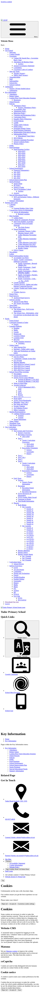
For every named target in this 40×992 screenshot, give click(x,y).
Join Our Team (14, 71)
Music (16, 587)
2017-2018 (21, 163)
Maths (16, 330)
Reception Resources (29, 492)
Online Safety (14, 345)
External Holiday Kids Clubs (23, 208)
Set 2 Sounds (26, 558)
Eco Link (17, 596)
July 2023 (17, 176)
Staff (11, 79)
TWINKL (21, 343)
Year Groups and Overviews (23, 431)
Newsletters (13, 252)
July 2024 (17, 174)
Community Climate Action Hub (25, 358)
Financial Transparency (21, 170)
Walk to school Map (20, 383)
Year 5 (20, 459)
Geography (30, 452)
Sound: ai (29, 528)
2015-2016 (21, 166)
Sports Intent (18, 184)
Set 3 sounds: (26, 526)
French (16, 324)
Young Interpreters (20, 419)
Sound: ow (30, 514)
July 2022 (17, 178)
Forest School (14, 320)
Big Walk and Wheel (21, 404)
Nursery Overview (24, 433)
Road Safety (18, 398)
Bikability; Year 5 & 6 (21, 402)
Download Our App (12, 602)
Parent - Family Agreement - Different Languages (23, 260)
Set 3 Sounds (26, 560)
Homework (17, 334)
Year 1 (20, 438)
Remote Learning (24, 214)
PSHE (11, 145)
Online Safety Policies (21, 125)
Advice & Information (21, 212)
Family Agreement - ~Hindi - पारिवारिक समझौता (28, 272)
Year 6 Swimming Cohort (22, 189)
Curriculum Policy (20, 117)
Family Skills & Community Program (22, 220)
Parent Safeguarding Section (18, 256)
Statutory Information (16, 201)
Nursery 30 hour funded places (19, 88)
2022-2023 (21, 155)
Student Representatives (17, 412)
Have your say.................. (22, 397)
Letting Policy (18, 218)
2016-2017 (21, 164)
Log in (7, 604)
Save (19, 990)
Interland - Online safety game (24, 349)
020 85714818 (10, 819)
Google (16, 332)
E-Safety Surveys (19, 292)
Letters (11, 254)
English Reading (19, 577)
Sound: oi (29, 530)
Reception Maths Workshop (27, 246)
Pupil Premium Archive (21, 149)
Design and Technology (22, 573)
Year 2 (20, 455)
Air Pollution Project (21, 408)
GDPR (16, 123)
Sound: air (29, 522)
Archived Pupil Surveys (22, 298)
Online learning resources (22, 341)
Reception (21, 486)
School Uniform (14, 85)
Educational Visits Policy (26, 136)
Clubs (11, 206)
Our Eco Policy (19, 357)
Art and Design (19, 570)
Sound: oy (29, 524)
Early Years (17, 478)
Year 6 (20, 461)
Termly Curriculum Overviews (28, 441)
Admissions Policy (20, 111)
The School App (14, 307)
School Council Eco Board (18, 355)
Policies (12, 104)
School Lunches (14, 300)
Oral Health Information (26, 501)
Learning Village (19, 336)
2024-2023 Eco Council (22, 368)
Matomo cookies (11, 951)
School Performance (16, 168)
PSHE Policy (18, 126)
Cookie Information (16, 865)
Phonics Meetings (24, 550)
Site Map (8, 859)
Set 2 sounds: (26, 507)
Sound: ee (29, 511)
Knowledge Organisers (30, 448)
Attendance (13, 94)
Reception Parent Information (28, 489)
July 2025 (17, 172)
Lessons (20, 417)
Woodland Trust (14, 423)
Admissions (9, 87)
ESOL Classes (18, 250)
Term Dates (13, 305)
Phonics (16, 503)
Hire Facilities (14, 216)
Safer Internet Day (20, 347)
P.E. (15, 589)
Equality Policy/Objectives (23, 119)
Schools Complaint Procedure (24, 140)
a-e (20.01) (30, 535)
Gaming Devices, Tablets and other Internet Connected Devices (25, 285)
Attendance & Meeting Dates (23, 62)
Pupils (7, 319)
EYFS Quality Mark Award (27, 497)
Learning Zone (19, 338)
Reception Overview (25, 435)
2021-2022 (21, 157)
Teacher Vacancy (19, 73)
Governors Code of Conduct (23, 69)
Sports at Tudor (19, 187)
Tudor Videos (14, 421)
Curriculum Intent (15, 562)
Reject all (4, 904)
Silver (20, 393)
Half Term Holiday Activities (23, 222)
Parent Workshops (20, 229)
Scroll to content (6, 2)
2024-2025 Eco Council (22, 366)
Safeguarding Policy (20, 134)
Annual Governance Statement (24, 66)
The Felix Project (24, 227)
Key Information (10, 92)
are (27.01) (30, 545)
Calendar (12, 204)
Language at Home (24, 499)
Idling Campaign (19, 410)
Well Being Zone (15, 425)
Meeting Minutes (19, 362)
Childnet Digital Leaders (22, 414)
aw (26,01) (30, 543)
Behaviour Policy (19, 113)
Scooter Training (19, 406)
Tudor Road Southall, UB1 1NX (16, 801)
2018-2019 (21, 161)
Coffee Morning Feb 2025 (27, 244)
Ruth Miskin (22, 505)
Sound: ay (29, 509)
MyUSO (17, 339)
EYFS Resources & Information (24, 494)
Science (29, 450)
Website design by (15, 877)
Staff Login (9, 871)
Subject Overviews (15, 566)
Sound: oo (29, 516)
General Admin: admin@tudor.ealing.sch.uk (20, 837)
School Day (13, 83)
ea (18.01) (29, 531)
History (28, 454)
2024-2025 (21, 151)
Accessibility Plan (20, 109)
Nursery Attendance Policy (27, 107)
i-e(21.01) (29, 537)
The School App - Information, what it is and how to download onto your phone (26, 315)
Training (21, 416)
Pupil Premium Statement (22, 130)
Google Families (19, 282)
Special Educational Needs (18, 195)
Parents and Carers (11, 203)
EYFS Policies (19, 121)
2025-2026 (26, 436)
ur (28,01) (29, 547)
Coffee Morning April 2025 (27, 242)
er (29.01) (29, 549)
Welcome (12, 52)
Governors (13, 56)
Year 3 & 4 (21, 457)
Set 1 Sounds (26, 556)
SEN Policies (18, 138)
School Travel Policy (21, 376)
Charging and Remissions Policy (25, 115)
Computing (17, 571)
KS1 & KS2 (22, 600)
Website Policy (14, 867)
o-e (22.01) (30, 539)
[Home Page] (13, 607)
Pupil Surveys (14, 296)
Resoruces (17, 100)
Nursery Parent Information (27, 483)
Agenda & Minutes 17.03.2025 (28, 379)
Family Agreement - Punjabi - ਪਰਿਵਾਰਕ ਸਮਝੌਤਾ (28, 276)
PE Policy (17, 185)
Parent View (13, 294)
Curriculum (13, 429)
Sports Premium (14, 182)
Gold (19, 391)
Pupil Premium (14, 147)
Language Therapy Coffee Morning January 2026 (27, 232)
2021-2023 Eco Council (22, 370)
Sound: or (29, 520)
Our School (9, 50)
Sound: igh (30, 512)
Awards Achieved (20, 385)
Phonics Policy (19, 144)
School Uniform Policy (21, 142)
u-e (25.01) (30, 541)
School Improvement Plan (18, 180)
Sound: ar (29, 518)
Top (3, 880)
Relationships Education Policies (25, 132)
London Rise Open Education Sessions (22, 98)
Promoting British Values (22, 128)
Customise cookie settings (26, 904)
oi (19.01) (29, 533)
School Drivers (19, 564)
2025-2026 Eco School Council (24, 364)
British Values (14, 96)
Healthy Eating (23, 248)
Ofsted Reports (14, 102)
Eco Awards (18, 360)
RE (15, 592)
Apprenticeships (14, 77)
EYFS (16, 568)
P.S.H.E (16, 594)
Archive (20, 64)
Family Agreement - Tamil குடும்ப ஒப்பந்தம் (27, 268)
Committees (18, 68)
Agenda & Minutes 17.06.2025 (28, 381)
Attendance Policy (20, 106)
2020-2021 (21, 159)
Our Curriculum (10, 427)
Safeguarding (13, 81)
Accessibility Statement (17, 863)
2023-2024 (21, 153)
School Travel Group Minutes (24, 378)
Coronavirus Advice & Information (21, 210)
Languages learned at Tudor (18, 322)
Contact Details (14, 54)
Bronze (20, 395)
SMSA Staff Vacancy (21, 75)
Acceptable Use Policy (21, 258)
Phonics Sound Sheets (25, 554)
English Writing (19, 579)
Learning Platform (15, 326)
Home (7, 49)
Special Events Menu (21, 301)
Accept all (13, 904)
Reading (16, 328)
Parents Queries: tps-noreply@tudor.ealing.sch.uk (21, 856)
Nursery (20, 480)
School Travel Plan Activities (19, 372)
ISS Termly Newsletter (21, 303)
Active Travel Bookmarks (22, 400)
